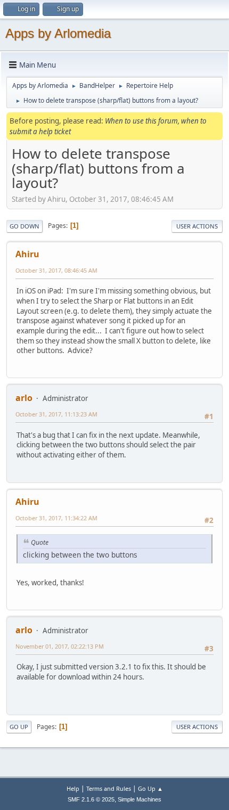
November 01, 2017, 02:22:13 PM (59, 646)
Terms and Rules (108, 788)
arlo (23, 398)
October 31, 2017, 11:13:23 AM (56, 414)
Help (73, 788)
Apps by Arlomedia (58, 33)
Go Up (19, 727)
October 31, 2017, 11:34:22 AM (56, 518)
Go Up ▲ (150, 788)
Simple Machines (139, 799)
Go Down (24, 226)
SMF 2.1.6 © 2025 (91, 799)
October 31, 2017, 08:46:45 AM (56, 270)
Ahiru (27, 254)
